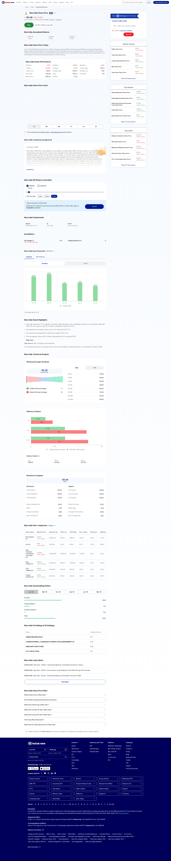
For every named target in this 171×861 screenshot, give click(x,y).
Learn (50, 2)
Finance (51, 19)
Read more (29, 340)
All (113, 804)
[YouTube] (45, 773)
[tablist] (65, 127)
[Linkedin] (52, 773)
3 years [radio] (47, 196)
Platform (25, 2)
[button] (161, 2)
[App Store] (45, 768)
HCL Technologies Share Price (121, 159)
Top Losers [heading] (128, 131)
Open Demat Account (57, 132)
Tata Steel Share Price (119, 55)
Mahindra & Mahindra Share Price (122, 147)
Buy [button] (29, 25)
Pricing (31, 2)
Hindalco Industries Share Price (121, 136)
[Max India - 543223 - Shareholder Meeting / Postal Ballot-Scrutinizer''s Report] (65, 665)
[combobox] (133, 2)
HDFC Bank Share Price (119, 141)
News (67, 2)
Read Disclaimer (124, 813)
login (47, 132)
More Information (33, 847)
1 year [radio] (40, 196)
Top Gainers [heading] (128, 87)
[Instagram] (48, 773)
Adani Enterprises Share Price (121, 92)
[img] (65, 104)
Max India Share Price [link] (41, 7)
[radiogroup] (65, 186)
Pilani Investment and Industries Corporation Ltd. (30, 553)
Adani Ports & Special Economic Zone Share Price (121, 104)
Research (38, 2)
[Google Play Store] (33, 768)
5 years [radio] (54, 196)
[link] (37, 750)
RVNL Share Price (117, 49)
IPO (72, 2)
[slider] (29, 192)
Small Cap (58, 19)
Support (61, 2)
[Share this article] (105, 13)
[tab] (34, 126)
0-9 (110, 804)
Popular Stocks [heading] (128, 44)
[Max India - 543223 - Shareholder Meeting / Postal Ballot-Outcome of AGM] (65, 676)
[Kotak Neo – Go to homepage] (8, 2)
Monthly (32, 186)
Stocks (32, 7)
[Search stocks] (123, 2)
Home (26, 7)
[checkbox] (113, 30)
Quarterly (43, 186)
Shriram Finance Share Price (121, 153)
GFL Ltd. (28, 544)
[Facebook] (55, 773)
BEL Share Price (116, 66)
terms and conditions (126, 30)
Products (18, 2)
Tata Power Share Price (119, 72)
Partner (55, 2)
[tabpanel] (65, 287)
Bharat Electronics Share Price (121, 116)
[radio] (27, 186)
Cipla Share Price (117, 110)
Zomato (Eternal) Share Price (120, 61)
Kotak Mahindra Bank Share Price (122, 98)
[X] (41, 773)
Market (45, 2)
